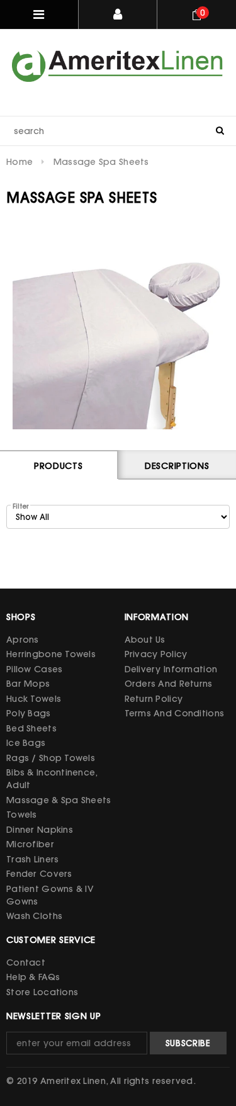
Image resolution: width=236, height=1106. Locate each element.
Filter (20, 506)
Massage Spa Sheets (101, 161)
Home (19, 161)
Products (58, 465)
